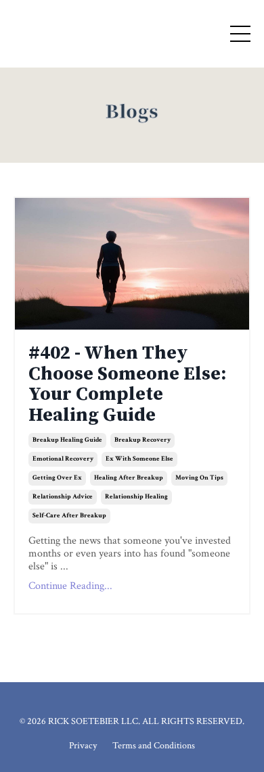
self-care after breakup (69, 515)
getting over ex (57, 477)
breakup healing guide (67, 440)
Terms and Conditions (153, 746)
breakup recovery (142, 440)
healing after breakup (128, 477)
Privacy (83, 746)
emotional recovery (62, 459)
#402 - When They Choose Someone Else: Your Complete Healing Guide (127, 384)
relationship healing (136, 496)
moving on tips (199, 477)
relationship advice (62, 496)
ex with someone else (139, 459)
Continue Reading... (70, 586)
